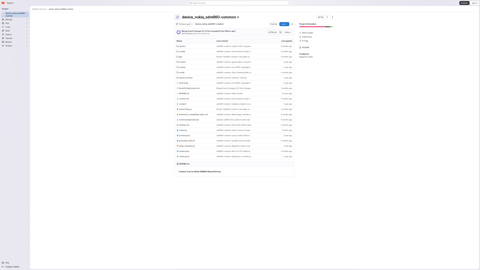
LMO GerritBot (187, 33)
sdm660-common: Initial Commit (229, 93)
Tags (305, 41)
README (305, 47)
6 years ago (287, 93)
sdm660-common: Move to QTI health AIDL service (234, 151)
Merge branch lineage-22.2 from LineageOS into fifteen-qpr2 (209, 31)
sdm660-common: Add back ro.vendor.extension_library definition (234, 156)
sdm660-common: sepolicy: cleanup (231, 78)
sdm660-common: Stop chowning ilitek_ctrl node (234, 72)
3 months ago (204, 33)
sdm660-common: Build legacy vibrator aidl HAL (234, 114)
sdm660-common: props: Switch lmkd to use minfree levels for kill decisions (234, 135)
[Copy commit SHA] (280, 32)
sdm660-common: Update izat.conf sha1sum (234, 141)
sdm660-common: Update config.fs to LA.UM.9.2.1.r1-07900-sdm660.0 (234, 104)
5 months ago (286, 51)
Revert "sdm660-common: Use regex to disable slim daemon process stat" (234, 57)
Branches (307, 37)
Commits (307, 33)
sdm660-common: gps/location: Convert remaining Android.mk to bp (234, 62)
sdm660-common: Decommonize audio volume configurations (234, 51)
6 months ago (286, 114)
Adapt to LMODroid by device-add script (233, 120)
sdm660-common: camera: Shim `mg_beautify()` (234, 46)
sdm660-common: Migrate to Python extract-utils (234, 146)
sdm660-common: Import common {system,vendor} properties (234, 130)
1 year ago (288, 62)
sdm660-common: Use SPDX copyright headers (234, 67)
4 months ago (286, 46)
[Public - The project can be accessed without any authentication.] (238, 17)
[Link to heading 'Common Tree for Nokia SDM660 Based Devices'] (222, 171)
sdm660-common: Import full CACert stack (233, 125)
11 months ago (286, 120)
